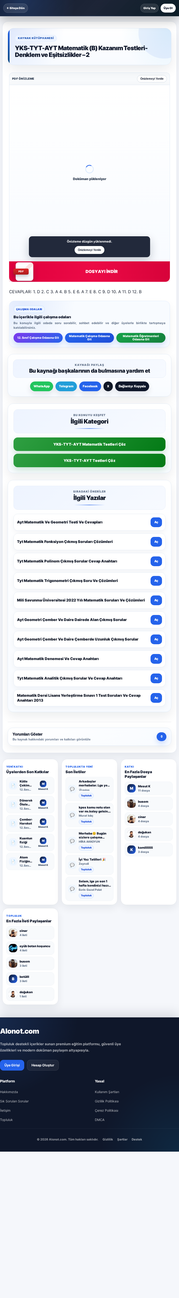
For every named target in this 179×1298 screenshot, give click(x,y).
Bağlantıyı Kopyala (132, 386)
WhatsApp (42, 386)
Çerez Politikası (106, 1110)
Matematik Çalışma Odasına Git (89, 337)
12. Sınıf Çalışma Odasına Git (38, 337)
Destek (137, 1139)
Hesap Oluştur (42, 1065)
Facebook (90, 386)
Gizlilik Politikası (107, 1101)
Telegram (66, 386)
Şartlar (122, 1139)
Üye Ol (168, 8)
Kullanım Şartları (107, 1092)
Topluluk (86, 795)
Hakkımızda (9, 1092)
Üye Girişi (12, 1065)
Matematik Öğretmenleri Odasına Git (141, 337)
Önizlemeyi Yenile (152, 78)
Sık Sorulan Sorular (14, 1101)
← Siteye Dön (16, 8)
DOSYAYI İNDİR (102, 271)
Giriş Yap (149, 8)
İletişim (5, 1110)
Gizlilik (108, 1139)
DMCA (99, 1120)
